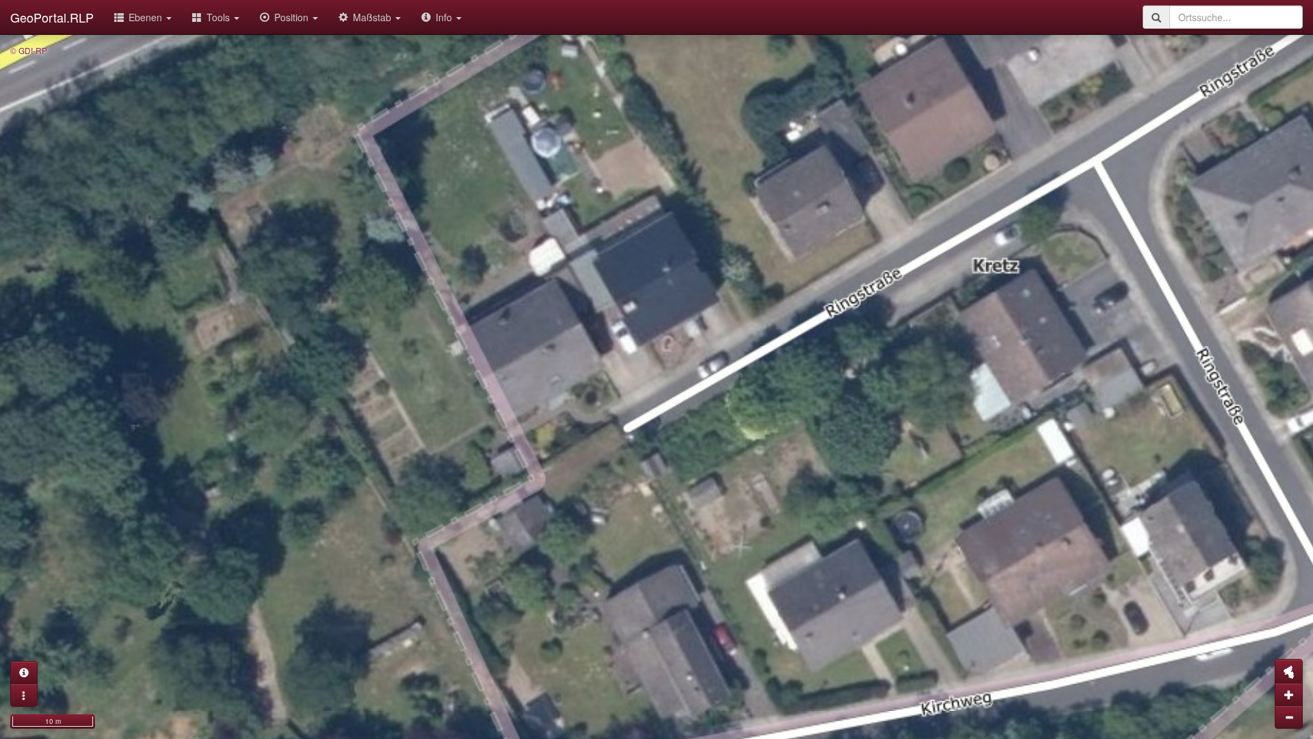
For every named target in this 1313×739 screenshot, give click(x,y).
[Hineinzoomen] (1289, 694)
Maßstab (373, 17)
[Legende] (24, 695)
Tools (220, 17)
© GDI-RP (28, 50)
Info (445, 17)
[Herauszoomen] (1289, 717)
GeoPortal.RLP (52, 17)
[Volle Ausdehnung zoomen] (1289, 671)
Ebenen (147, 17)
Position (292, 17)
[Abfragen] (24, 672)
